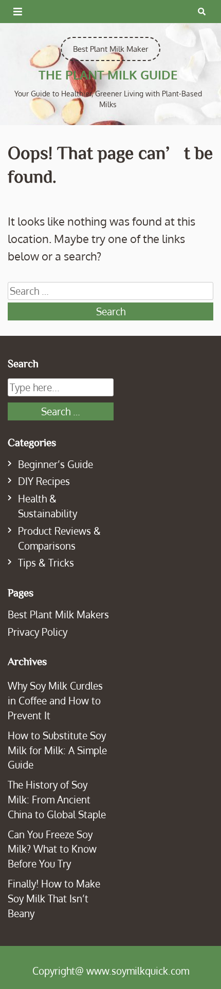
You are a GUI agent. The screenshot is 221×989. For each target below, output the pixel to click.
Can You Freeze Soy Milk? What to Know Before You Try (52, 849)
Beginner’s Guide (55, 464)
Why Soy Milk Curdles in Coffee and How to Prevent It (55, 700)
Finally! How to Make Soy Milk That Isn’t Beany (54, 898)
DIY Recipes (44, 481)
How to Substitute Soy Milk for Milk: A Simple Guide (57, 750)
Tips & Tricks (46, 562)
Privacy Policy (37, 631)
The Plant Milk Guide (108, 75)
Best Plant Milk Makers (58, 614)
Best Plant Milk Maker (110, 49)
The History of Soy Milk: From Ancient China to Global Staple (57, 799)
